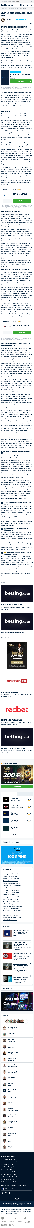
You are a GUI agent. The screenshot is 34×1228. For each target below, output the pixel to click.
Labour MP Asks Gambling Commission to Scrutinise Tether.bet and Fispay (21, 977)
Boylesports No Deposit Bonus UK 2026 (13, 748)
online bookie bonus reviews (9, 567)
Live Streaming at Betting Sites (10, 1162)
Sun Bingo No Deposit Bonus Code (13, 913)
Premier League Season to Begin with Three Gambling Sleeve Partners (21, 955)
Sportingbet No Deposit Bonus (11, 874)
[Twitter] (21, 5)
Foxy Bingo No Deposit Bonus (11, 888)
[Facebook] (18, 5)
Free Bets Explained (8, 1169)
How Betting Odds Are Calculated (11, 1171)
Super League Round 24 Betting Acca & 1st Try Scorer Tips (20, 944)
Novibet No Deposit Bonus (10, 881)
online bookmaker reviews (13, 510)
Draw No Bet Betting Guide (9, 1181)
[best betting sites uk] (7, 5)
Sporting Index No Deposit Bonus (12, 897)
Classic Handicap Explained (10, 1176)
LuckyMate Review (15, 829)
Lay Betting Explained (8, 1179)
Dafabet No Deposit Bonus (10, 899)
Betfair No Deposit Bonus (10, 894)
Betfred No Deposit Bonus (10, 915)
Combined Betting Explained (10, 1174)
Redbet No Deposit (20, 120)
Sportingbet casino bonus (14, 350)
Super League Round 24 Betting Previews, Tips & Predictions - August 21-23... (20, 966)
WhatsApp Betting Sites (9, 1159)
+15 (25, 1021)
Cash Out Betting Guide (8, 1164)
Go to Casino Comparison (17, 835)
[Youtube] (23, 5)
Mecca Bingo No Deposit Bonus (12, 917)
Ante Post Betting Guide (9, 1167)
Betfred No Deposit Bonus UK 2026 (11, 605)
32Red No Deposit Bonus (10, 920)
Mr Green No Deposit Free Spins (12, 901)
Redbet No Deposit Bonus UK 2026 (11, 720)
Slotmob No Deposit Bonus (11, 908)
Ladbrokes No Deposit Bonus (11, 883)
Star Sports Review (15, 821)
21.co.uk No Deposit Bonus (11, 892)
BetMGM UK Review (15, 800)
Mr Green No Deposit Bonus (11, 890)
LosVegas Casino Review (17, 807)
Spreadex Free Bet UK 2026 (9, 692)
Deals (6, 8)
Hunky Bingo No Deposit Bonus (12, 910)
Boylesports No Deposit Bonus (12, 885)
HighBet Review (14, 814)
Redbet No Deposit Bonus (10, 876)
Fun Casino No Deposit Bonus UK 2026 (12, 633)
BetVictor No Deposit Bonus (11, 904)
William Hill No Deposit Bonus (11, 878)
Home (2, 8)
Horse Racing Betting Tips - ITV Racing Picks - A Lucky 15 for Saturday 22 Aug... (21, 933)
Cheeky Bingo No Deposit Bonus (12, 906)
